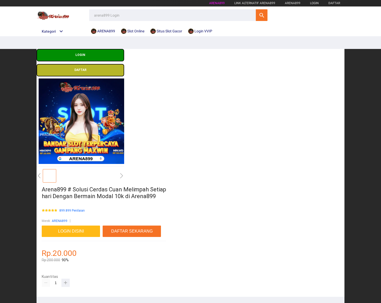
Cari (261, 15)
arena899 (217, 3)
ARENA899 (59, 221)
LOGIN (314, 3)
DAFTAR (334, 3)
